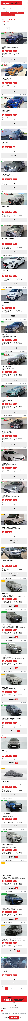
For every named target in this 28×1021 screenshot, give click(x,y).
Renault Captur (12, 12)
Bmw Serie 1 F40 (11, 15)
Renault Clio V (20, 12)
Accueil (14, 1002)
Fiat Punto (4, 15)
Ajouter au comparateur (7, 62)
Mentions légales (14, 1005)
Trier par (3, 24)
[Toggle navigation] (25, 3)
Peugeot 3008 (5, 12)
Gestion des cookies (14, 1007)
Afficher (3, 28)
